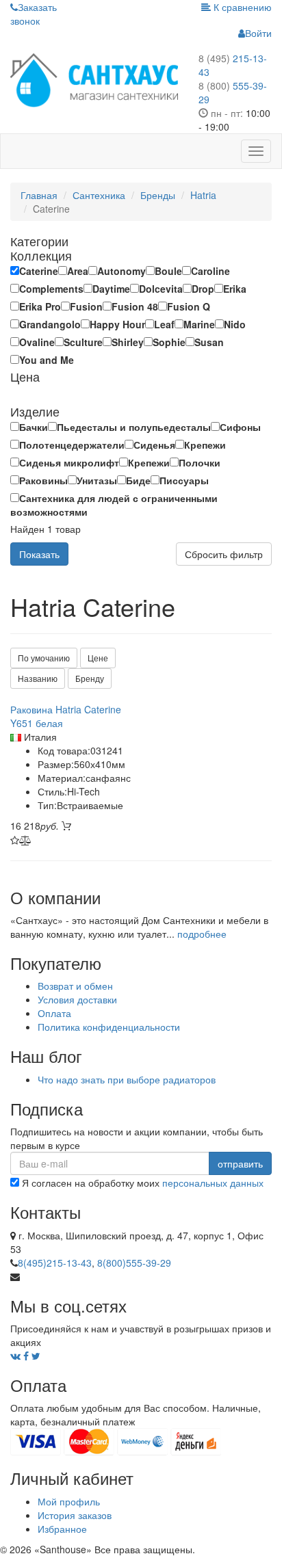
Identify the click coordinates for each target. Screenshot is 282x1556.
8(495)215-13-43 (55, 1262)
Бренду (89, 678)
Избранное (62, 1528)
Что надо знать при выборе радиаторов (127, 1079)
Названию (37, 678)
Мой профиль (69, 1501)
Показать (39, 554)
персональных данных (213, 1182)
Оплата (54, 1013)
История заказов (75, 1515)
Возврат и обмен (75, 985)
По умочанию (44, 657)
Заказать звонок (33, 13)
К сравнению (241, 7)
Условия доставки (77, 999)
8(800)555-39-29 (134, 1262)
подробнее (202, 933)
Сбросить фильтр (224, 554)
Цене (98, 657)
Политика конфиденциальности (109, 1026)
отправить (240, 1163)
